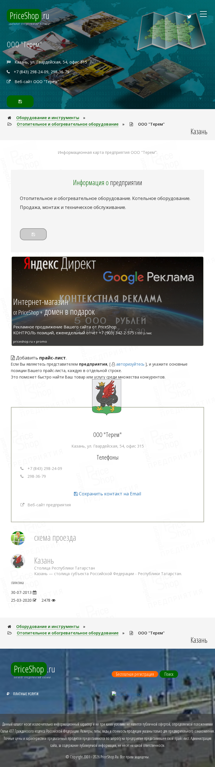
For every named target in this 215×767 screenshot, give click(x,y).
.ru (30, 15)
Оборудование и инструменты (47, 117)
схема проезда (55, 537)
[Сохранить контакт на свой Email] (20, 101)
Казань (44, 560)
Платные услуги (26, 693)
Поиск (168, 674)
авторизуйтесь (130, 364)
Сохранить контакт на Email (109, 494)
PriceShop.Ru (109, 756)
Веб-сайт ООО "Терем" (37, 81)
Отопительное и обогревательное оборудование (67, 124)
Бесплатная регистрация (135, 674)
